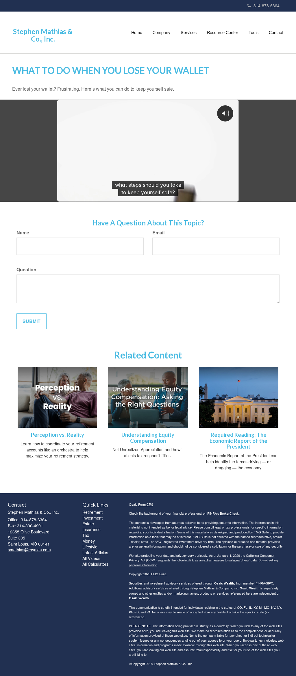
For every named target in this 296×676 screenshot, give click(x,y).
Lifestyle (89, 547)
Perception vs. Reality (57, 435)
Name (22, 232)
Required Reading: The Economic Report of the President (238, 441)
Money (88, 541)
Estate (88, 523)
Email (158, 232)
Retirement (92, 512)
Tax (85, 535)
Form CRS (145, 504)
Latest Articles (95, 552)
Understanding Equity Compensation (147, 438)
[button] (161, 32)
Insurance (91, 529)
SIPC (269, 583)
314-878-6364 (267, 5)
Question (26, 269)
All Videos (91, 558)
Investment (92, 518)
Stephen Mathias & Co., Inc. (43, 35)
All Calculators (95, 564)
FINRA (260, 583)
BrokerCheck (229, 513)
